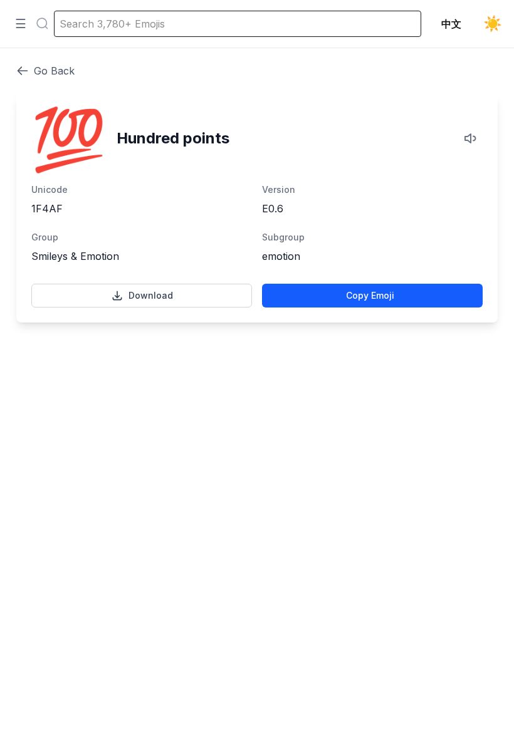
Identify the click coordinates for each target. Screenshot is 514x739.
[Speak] (471, 138)
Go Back (54, 71)
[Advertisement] (257, 381)
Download (150, 295)
